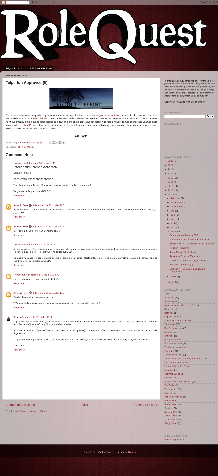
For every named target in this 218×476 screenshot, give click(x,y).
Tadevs (17, 163)
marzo (173, 227)
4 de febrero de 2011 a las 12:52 (49, 226)
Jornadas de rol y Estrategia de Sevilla (183, 358)
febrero (174, 231)
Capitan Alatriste (172, 316)
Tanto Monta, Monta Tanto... (184, 252)
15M (166, 294)
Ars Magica (170, 301)
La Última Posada (28, 125)
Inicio (85, 404)
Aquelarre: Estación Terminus (185, 256)
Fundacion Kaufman (174, 347)
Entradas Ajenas (172, 339)
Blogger (132, 452)
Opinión (168, 377)
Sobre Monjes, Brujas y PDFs (184, 235)
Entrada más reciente (20, 404)
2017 (171, 169)
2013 (171, 186)
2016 (171, 173)
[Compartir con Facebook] (60, 142)
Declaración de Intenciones (178, 320)
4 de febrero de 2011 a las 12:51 (49, 205)
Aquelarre (169, 297)
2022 (171, 161)
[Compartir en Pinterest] (63, 142)
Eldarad (168, 332)
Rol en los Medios (25, 147)
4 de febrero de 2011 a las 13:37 (49, 293)
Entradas (168, 336)
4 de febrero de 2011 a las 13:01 (38, 244)
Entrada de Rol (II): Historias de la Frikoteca (192, 244)
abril (172, 223)
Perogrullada (170, 389)
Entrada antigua (146, 404)
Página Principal (14, 68)
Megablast (169, 370)
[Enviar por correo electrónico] (51, 142)
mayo (173, 219)
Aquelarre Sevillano (179, 248)
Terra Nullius (170, 416)
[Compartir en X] (57, 142)
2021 (171, 165)
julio (172, 211)
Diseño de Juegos (173, 328)
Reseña (168, 393)
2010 (171, 282)
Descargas (169, 324)
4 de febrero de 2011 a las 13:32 (42, 275)
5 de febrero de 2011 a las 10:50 (36, 317)
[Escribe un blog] (54, 142)
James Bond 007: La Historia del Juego (190, 239)
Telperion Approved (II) (181, 264)
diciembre (175, 198)
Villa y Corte (170, 423)
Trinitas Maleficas (173, 419)
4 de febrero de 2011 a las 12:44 (38, 163)
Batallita (168, 313)
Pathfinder (169, 385)
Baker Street (170, 309)
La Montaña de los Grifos (177, 366)
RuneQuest (170, 404)
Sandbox (168, 408)
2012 (171, 190)
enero (173, 277)
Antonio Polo (20, 205)
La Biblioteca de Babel (40, 68)
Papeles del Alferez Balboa (177, 381)
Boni (16, 317)
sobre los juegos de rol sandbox (102, 115)
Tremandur (19, 275)
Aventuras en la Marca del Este (180, 305)
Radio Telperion (41, 118)
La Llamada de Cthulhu (176, 362)
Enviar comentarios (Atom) (33, 411)
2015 (171, 178)
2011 (170, 194)
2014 (171, 182)
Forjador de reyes (173, 343)
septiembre (176, 206)
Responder (19, 195)
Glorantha (169, 351)
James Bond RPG (173, 355)
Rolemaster (170, 400)
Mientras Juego (172, 374)
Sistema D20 (170, 412)
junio (173, 215)
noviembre (176, 202)
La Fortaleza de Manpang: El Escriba (188, 260)
